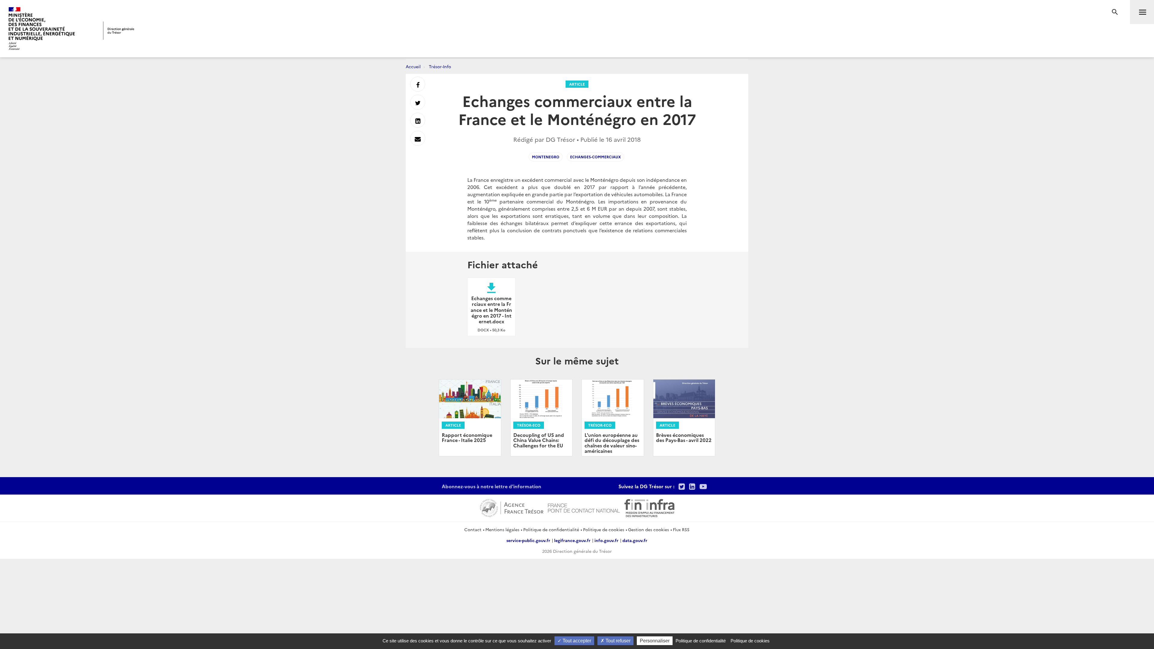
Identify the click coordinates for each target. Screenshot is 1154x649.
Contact (472, 529)
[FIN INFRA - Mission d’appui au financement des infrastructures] (649, 507)
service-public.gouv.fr (528, 540)
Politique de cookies (603, 529)
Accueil (413, 66)
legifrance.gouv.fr (572, 540)
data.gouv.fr (634, 540)
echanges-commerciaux (595, 156)
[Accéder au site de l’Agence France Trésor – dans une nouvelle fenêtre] (511, 507)
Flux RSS (681, 529)
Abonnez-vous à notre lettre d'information (491, 486)
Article (577, 84)
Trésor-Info (440, 66)
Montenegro (545, 156)
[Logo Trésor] (118, 30)
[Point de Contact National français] (584, 507)
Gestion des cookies (648, 529)
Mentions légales (502, 529)
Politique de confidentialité (551, 529)
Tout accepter (576, 640)
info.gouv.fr (606, 540)
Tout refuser (617, 640)
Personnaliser (655, 640)
